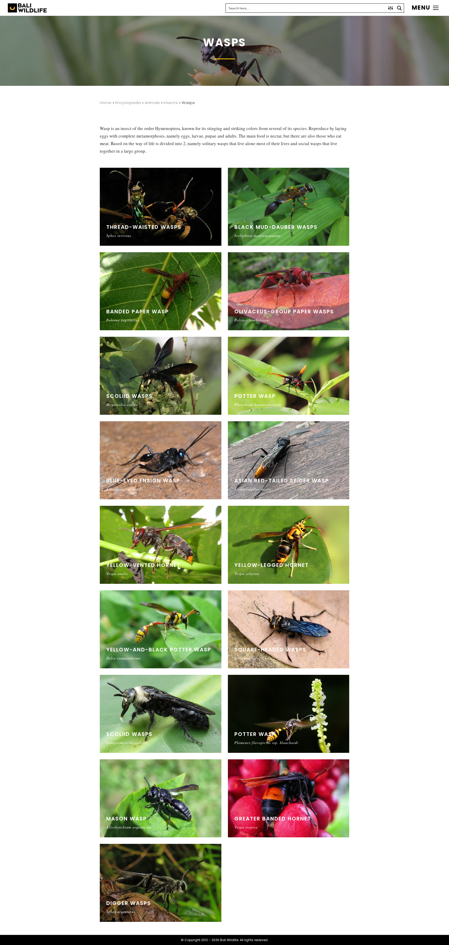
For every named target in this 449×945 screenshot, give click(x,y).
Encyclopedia (128, 102)
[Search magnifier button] (399, 8)
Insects (171, 102)
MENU (421, 7)
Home (105, 102)
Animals (152, 102)
